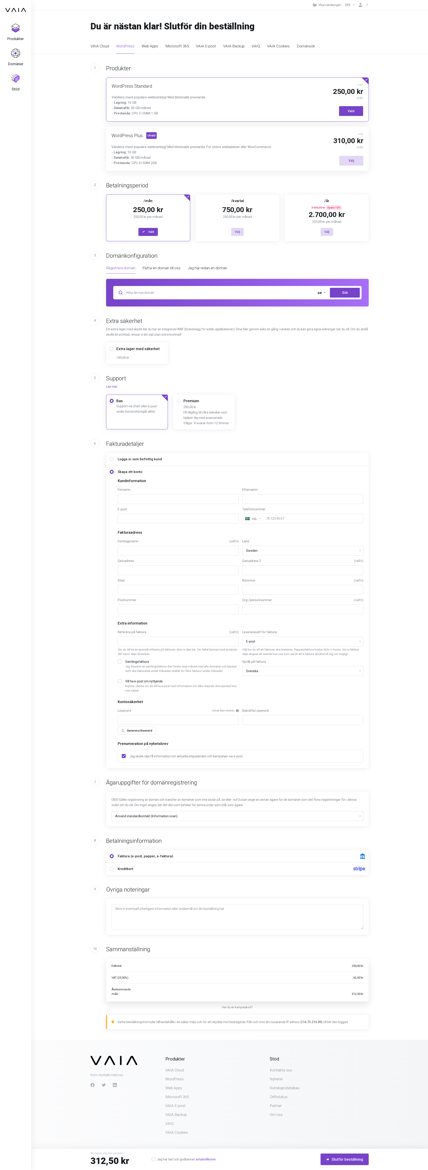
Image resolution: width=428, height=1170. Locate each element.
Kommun (302, 580)
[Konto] (363, 5)
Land (245, 541)
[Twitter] (103, 1085)
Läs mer (111, 386)
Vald (351, 111)
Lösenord (124, 710)
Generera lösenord (139, 730)
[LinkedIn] (114, 1085)
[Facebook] (92, 1085)
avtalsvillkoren (206, 1159)
